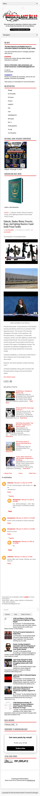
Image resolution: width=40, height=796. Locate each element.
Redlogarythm (12, 126)
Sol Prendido (12, 133)
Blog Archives (25, 614)
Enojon (10, 101)
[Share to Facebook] (11, 381)
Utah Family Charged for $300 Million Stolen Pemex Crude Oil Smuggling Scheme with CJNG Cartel (23, 662)
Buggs (10, 90)
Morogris (11, 119)
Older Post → (33, 473)
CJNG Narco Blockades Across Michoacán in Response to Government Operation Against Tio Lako (24, 689)
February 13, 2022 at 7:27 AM (23, 556)
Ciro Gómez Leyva (9, 377)
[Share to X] (9, 381)
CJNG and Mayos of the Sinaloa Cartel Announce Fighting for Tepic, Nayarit (24, 620)
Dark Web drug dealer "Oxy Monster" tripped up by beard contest (24, 424)
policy (10, 82)
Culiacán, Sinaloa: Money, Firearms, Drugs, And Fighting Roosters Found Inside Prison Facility (18, 224)
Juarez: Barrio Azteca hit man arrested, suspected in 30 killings (24, 458)
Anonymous (17, 499)
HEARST (10, 104)
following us (31, 780)
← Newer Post (7, 473)
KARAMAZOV (12, 115)
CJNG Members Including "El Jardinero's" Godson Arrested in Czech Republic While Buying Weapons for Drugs (23, 705)
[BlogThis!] (7, 381)
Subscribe (20, 748)
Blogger (35, 792)
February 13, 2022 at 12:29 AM (25, 518)
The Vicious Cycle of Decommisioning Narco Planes (23, 443)
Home (6, 212)
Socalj (10, 129)
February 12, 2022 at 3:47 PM (23, 483)
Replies (11, 496)
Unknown (10, 483)
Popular (7, 614)
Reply (9, 492)
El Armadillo (12, 94)
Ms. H (10, 122)
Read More (23, 418)
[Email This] (5, 381)
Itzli (9, 108)
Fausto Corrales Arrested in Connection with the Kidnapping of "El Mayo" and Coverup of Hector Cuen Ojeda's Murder (24, 646)
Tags (15, 614)
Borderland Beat (19, 792)
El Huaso (11, 97)
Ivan (9, 111)
